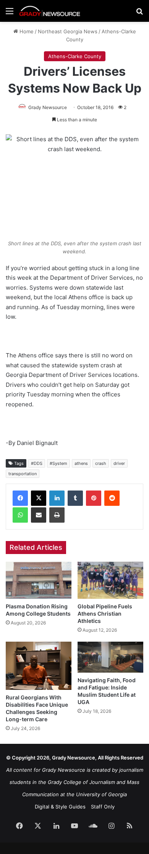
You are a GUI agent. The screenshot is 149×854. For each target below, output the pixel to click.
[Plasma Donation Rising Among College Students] (38, 580)
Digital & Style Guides (60, 806)
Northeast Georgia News (67, 31)
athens (81, 463)
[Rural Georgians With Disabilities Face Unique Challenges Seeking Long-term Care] (38, 666)
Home (26, 31)
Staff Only (103, 806)
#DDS (36, 463)
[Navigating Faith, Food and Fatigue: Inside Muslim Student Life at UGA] (110, 657)
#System (58, 463)
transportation (22, 473)
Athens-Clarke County (74, 56)
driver (119, 463)
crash (100, 463)
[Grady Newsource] (49, 10)
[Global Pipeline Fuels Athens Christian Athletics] (110, 580)
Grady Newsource (47, 107)
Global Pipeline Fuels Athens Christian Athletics (105, 613)
